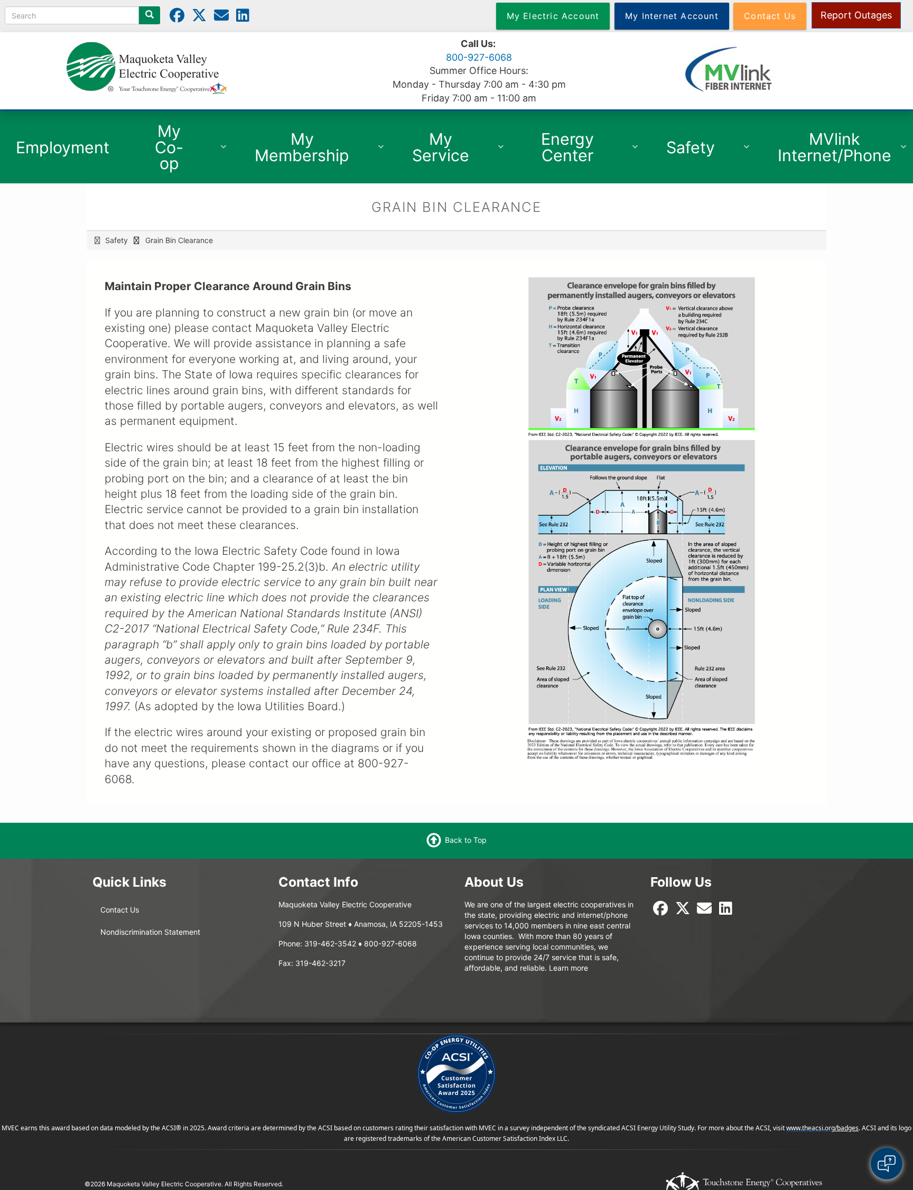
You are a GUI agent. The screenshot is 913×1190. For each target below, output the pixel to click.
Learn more (568, 967)
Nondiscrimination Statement (150, 931)
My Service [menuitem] (432, 152)
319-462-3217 (320, 963)
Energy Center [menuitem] (555, 152)
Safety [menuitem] (682, 153)
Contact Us (119, 909)
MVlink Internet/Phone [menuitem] (826, 150)
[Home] (147, 66)
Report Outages (856, 15)
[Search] (149, 15)
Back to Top (466, 839)
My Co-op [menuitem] (157, 152)
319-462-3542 (330, 943)
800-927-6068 (479, 57)
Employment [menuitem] (62, 147)
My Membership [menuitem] (294, 152)
